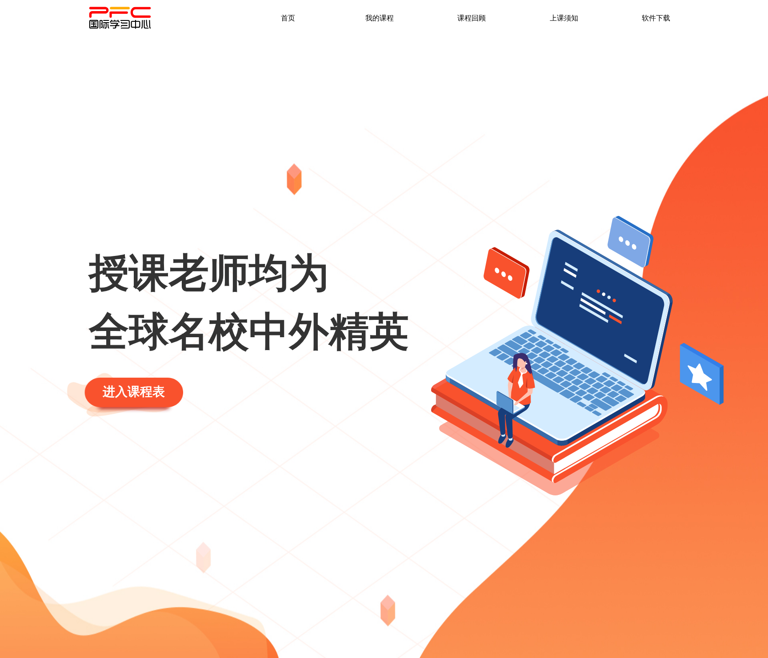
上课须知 (564, 17)
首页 (288, 17)
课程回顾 (471, 17)
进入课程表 (134, 392)
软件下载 (656, 17)
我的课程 (379, 17)
